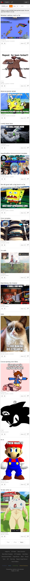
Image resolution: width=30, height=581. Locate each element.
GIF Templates (17, 554)
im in (2, 440)
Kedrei (3, 82)
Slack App (12, 559)
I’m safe (3, 250)
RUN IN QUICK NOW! (8, 91)
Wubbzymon (4, 114)
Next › (22, 542)
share (22, 43)
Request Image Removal (21, 559)
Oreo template (6, 218)
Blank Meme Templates (7, 554)
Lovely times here (7, 123)
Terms (4, 559)
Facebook (4, 565)
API (8, 559)
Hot (11, 6)
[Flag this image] (28, 43)
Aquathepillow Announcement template (14, 153)
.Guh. (3, 430)
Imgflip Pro (7, 551)
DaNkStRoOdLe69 (5, 532)
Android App (15, 565)
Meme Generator (21, 551)
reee (2, 314)
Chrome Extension (24, 565)
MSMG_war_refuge (5, 6)
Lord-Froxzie (4, 39)
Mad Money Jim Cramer (9, 283)
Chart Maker (25, 554)
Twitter (9, 565)
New (14, 6)
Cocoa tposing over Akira (9, 362)
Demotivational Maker (6, 556)
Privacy (26, 556)
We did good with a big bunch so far (13, 184)
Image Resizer (16, 556)
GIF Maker (13, 551)
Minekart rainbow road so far (10, 15)
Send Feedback (15, 561)
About (22, 556)
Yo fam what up (6, 490)
